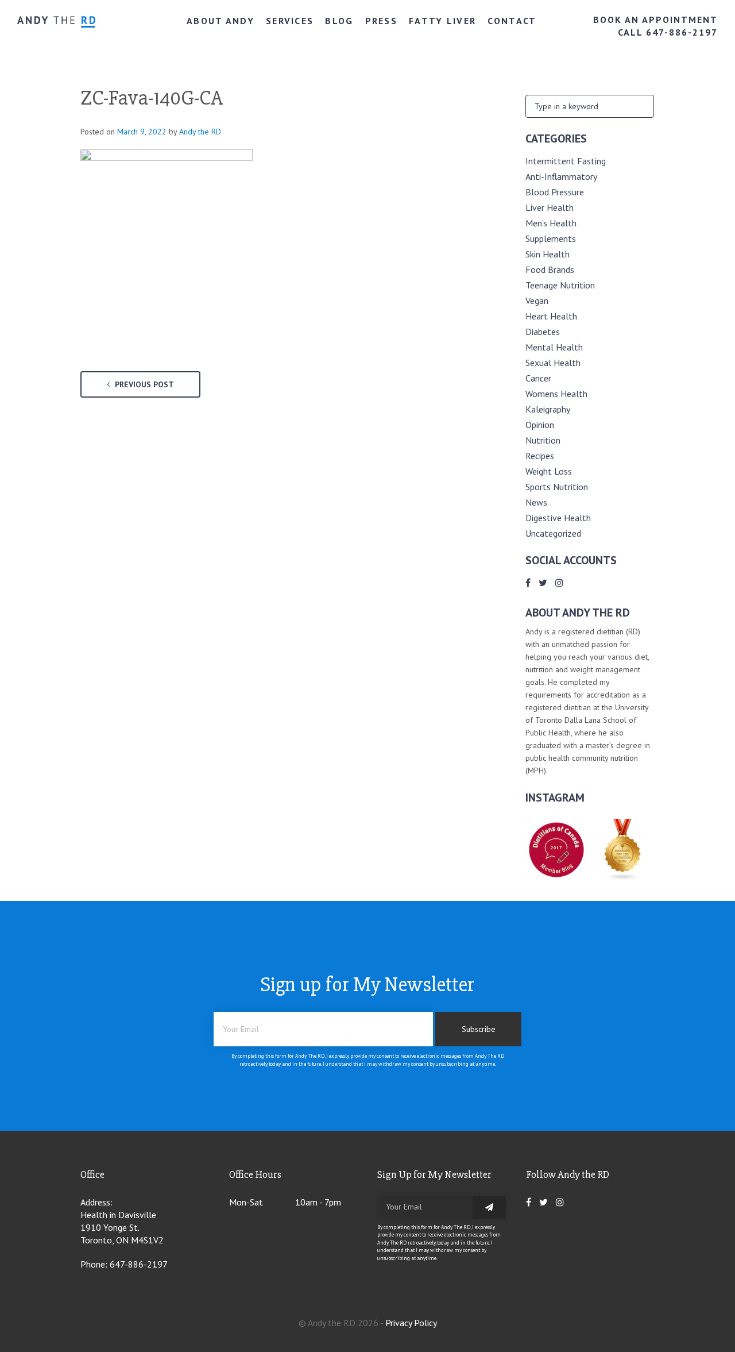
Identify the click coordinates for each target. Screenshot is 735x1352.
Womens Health (556, 393)
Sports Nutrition (556, 486)
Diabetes (542, 331)
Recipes (539, 455)
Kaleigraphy (547, 409)
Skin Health (547, 254)
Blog (339, 20)
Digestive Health (558, 517)
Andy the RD (200, 131)
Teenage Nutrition (560, 285)
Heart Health (551, 316)
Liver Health (549, 207)
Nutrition (542, 440)
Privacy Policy (411, 1322)
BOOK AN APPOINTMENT (655, 19)
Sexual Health (553, 362)
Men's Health (551, 223)
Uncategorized (553, 533)
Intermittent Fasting (565, 161)
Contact (512, 20)
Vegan (536, 300)
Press (381, 20)
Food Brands (549, 269)
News (536, 502)
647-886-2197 (139, 1264)
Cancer (538, 378)
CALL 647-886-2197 (668, 32)
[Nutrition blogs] (623, 877)
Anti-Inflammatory (561, 176)
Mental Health (554, 347)
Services (290, 20)
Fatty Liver (442, 20)
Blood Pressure (554, 192)
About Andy (220, 20)
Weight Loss (548, 471)
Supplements (550, 238)
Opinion (539, 424)
